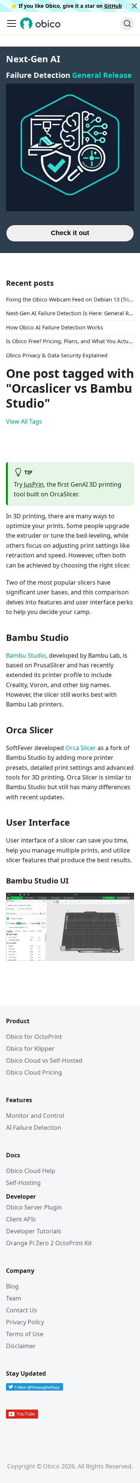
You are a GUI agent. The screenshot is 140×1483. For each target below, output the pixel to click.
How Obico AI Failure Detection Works (54, 327)
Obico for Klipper (30, 1048)
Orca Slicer (80, 748)
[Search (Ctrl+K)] (127, 23)
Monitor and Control (35, 1116)
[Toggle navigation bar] (11, 23)
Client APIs (21, 1219)
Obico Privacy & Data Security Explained (57, 355)
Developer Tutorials (33, 1231)
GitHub (113, 5)
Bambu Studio (26, 655)
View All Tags (24, 421)
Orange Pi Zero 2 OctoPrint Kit (49, 1243)
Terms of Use (24, 1334)
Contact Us (21, 1310)
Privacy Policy (25, 1322)
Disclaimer (21, 1346)
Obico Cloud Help (30, 1171)
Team (13, 1298)
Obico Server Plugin (34, 1207)
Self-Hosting (23, 1183)
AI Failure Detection (33, 1127)
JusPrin (34, 484)
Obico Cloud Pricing (34, 1072)
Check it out (70, 233)
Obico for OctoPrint (34, 1037)
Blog (12, 1286)
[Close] (134, 6)
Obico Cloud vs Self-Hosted (44, 1060)
